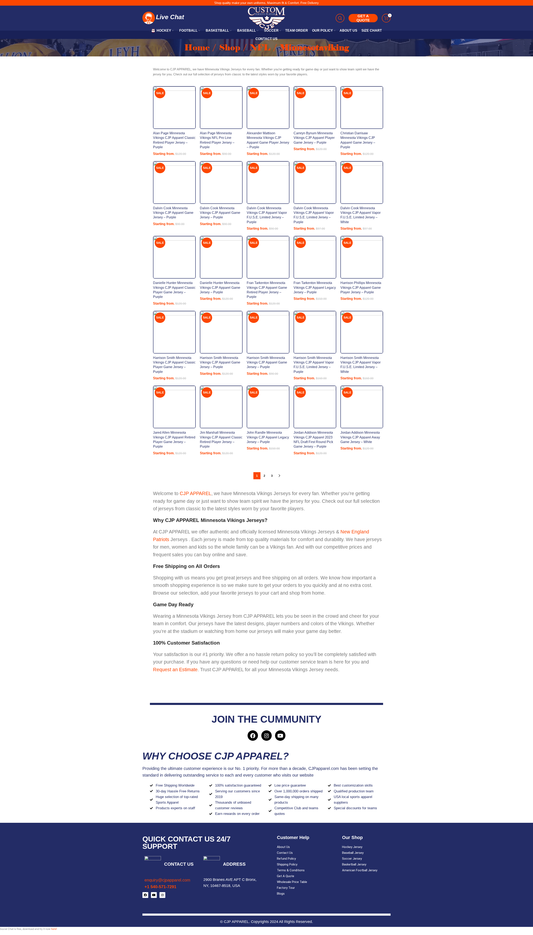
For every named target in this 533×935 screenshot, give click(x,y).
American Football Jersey (359, 870)
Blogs (281, 893)
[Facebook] (253, 735)
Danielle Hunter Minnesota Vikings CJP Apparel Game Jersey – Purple (220, 287)
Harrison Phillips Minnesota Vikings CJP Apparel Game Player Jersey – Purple (360, 287)
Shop (230, 47)
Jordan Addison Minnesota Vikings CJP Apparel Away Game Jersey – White (360, 437)
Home (198, 47)
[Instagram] (266, 735)
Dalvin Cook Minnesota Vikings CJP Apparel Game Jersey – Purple (173, 212)
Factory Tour (286, 888)
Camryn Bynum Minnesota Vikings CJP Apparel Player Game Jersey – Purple (314, 137)
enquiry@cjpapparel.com (167, 880)
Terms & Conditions (291, 870)
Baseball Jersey (353, 853)
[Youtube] (280, 735)
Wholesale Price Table (292, 882)
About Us (283, 847)
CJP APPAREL (195, 493)
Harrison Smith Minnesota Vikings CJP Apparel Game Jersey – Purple (220, 362)
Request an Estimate (175, 669)
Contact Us (285, 853)
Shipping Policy (287, 864)
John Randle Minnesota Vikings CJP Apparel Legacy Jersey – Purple (268, 437)
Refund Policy (286, 858)
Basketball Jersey (354, 864)
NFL (261, 47)
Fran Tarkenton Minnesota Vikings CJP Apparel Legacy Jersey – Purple (315, 287)
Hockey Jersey (352, 847)
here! (54, 928)
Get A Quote (285, 876)
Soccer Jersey (352, 858)
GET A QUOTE (363, 18)
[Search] (340, 18)
